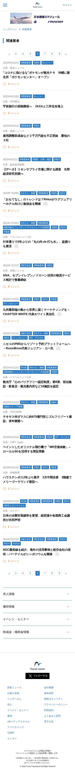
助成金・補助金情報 (16, 632)
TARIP (10, 732)
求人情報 (9, 593)
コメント (13, 84)
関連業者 (27, 29)
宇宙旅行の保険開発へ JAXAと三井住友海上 (33, 106)
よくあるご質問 (52, 715)
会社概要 (49, 687)
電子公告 (49, 721)
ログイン (67, 5)
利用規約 (49, 710)
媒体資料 (49, 693)
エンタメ (12, 738)
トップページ (10, 29)
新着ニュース (14, 687)
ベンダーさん (14, 698)
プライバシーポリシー (56, 704)
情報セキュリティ (53, 698)
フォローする (40, 675)
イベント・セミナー (16, 619)
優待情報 (9, 606)
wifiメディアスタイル (18, 721)
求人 (9, 704)
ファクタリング (15, 727)
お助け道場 (13, 693)
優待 (9, 715)
